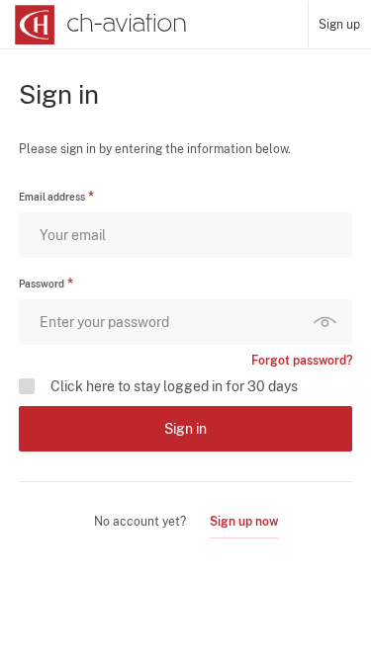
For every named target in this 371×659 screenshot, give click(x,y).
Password (41, 283)
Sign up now (244, 522)
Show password (329, 322)
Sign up (339, 25)
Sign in (185, 429)
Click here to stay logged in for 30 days (174, 386)
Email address (52, 197)
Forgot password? (301, 361)
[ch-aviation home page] (98, 24)
